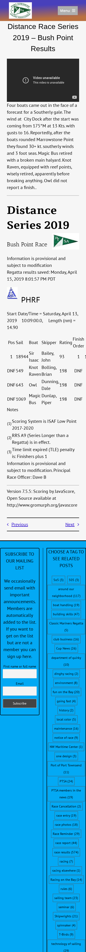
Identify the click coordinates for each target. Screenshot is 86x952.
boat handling (66, 605)
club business (66, 639)
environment (66, 683)
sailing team (66, 898)
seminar (66, 907)
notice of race (66, 738)
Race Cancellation (66, 806)
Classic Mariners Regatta (66, 626)
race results (66, 852)
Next (70, 524)
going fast (66, 701)
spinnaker (66, 925)
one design (66, 756)
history (66, 710)
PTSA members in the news (66, 793)
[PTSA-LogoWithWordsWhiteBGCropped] (20, 5)
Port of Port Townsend (66, 768)
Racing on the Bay (66, 880)
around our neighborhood (66, 592)
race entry (66, 815)
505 (74, 580)
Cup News (66, 648)
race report (66, 843)
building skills (66, 614)
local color (66, 719)
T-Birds (66, 934)
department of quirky (66, 661)
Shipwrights (66, 916)
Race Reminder (66, 834)
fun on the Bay (66, 692)
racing (66, 861)
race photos (66, 825)
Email (20, 683)
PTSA (66, 781)
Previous (19, 524)
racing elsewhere (66, 870)
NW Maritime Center (66, 747)
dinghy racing (66, 674)
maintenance (66, 728)
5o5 (58, 580)
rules (66, 889)
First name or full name (19, 666)
